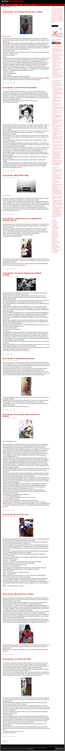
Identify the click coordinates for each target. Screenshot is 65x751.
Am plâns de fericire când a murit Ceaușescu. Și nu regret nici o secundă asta (58, 55)
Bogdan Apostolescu (56, 227)
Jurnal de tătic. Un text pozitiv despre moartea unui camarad (21, 415)
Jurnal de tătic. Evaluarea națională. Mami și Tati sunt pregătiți (57, 98)
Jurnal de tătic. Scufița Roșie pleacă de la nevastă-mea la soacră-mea (57, 145)
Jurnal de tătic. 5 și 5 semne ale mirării (17, 659)
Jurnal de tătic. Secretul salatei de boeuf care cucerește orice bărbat (57, 156)
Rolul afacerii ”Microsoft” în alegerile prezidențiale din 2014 (57, 198)
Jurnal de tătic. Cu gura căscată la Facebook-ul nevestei (57, 101)
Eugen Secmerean (56, 234)
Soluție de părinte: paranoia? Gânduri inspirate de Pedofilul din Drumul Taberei (58, 208)
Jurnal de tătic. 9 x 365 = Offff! (58, 136)
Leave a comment (12, 170)
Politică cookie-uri (30, 749)
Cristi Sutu (54, 229)
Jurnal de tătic (15, 4)
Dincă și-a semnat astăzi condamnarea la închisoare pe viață (57, 63)
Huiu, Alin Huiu (55, 237)
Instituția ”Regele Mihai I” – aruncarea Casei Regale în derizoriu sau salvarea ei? (57, 192)
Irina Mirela (54, 239)
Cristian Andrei (55, 230)
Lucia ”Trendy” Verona (56, 242)
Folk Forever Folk (56, 236)
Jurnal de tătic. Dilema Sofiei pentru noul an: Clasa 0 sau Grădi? (57, 149)
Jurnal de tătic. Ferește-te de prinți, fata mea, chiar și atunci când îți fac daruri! (58, 132)
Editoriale (21, 4)
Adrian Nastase (55, 222)
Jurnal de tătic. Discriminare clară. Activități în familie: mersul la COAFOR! (57, 164)
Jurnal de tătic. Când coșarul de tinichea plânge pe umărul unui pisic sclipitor (58, 120)
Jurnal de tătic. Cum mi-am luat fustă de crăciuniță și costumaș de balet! (57, 152)
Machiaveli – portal (56, 243)
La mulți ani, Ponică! (56, 48)
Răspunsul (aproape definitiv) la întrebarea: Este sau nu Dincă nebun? (58, 69)
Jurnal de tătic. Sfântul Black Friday (16, 175)
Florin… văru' (55, 235)
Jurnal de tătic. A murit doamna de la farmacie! (20, 87)
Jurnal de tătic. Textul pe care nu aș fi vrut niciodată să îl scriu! (58, 142)
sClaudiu (54, 244)
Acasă (3, 4)
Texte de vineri (8, 4)
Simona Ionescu (55, 245)
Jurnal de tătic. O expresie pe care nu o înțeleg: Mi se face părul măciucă (22, 219)
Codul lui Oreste (55, 228)
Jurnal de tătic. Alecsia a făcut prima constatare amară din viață (58, 139)
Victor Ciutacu (55, 251)
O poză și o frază (27, 4)
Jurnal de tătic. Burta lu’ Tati (57, 92)
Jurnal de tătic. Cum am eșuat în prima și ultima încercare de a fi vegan (58, 108)
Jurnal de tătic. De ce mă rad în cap (15, 514)
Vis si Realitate (55, 252)
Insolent (54, 238)
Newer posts (47, 9)
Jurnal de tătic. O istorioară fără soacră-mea (18, 358)
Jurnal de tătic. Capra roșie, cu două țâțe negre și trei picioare (57, 105)
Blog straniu (55, 226)
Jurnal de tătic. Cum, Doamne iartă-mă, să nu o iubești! (23, 12)
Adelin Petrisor (55, 221)
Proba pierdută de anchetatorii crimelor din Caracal (57, 66)
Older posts (4, 9)
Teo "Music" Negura (56, 246)
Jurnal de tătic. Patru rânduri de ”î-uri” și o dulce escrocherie (57, 94)
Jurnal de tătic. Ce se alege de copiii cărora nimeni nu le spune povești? (57, 126)
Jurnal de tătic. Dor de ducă (57, 115)
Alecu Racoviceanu (15, 13)
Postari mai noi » (5, 741)
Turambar (54, 248)
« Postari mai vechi (5, 740)
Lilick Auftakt (55, 240)
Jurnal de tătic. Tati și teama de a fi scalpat (18, 594)
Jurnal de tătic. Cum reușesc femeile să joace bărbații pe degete (22, 273)
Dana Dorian (55, 231)
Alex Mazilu (8, 36)
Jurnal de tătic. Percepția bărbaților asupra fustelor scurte (57, 117)
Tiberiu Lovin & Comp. (56, 247)
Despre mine (34, 4)
